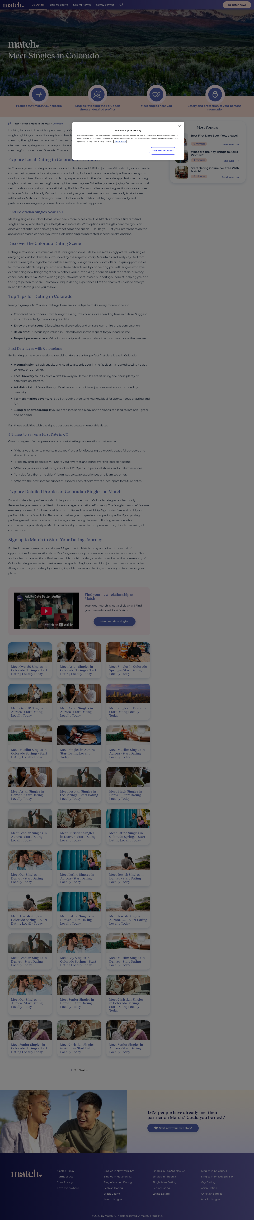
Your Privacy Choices (162, 151)
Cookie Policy (120, 141)
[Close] (179, 126)
